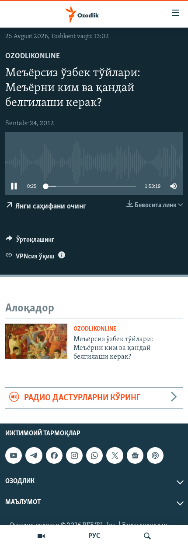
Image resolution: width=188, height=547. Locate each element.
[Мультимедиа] (41, 536)
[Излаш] (147, 536)
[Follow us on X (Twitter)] (114, 455)
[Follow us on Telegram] (33, 455)
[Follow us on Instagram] (74, 455)
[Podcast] (155, 455)
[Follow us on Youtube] (13, 455)
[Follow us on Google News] (135, 455)
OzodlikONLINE (32, 56)
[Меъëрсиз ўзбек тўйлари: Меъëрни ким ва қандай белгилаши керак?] (36, 341)
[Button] (30, 241)
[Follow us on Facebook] (54, 455)
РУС (94, 536)
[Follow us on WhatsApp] (94, 455)
